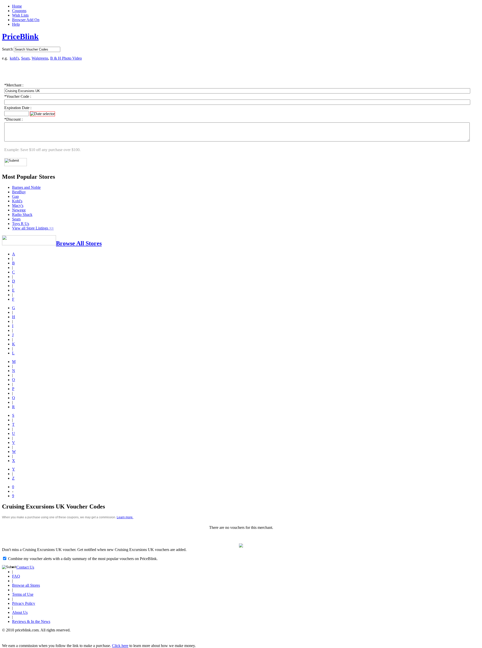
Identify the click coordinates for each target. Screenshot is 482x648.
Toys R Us (20, 223)
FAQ (16, 576)
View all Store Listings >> (33, 228)
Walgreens (40, 58)
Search (7, 49)
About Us (20, 612)
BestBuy (19, 192)
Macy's (17, 205)
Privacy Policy (23, 603)
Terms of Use (22, 594)
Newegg (19, 210)
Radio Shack (22, 214)
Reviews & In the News (31, 621)
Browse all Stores (26, 585)
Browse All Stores (79, 243)
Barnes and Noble (26, 187)
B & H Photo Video (66, 58)
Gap (15, 196)
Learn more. (125, 517)
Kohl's (17, 201)
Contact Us (25, 567)
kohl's (14, 58)
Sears (25, 58)
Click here (120, 645)
